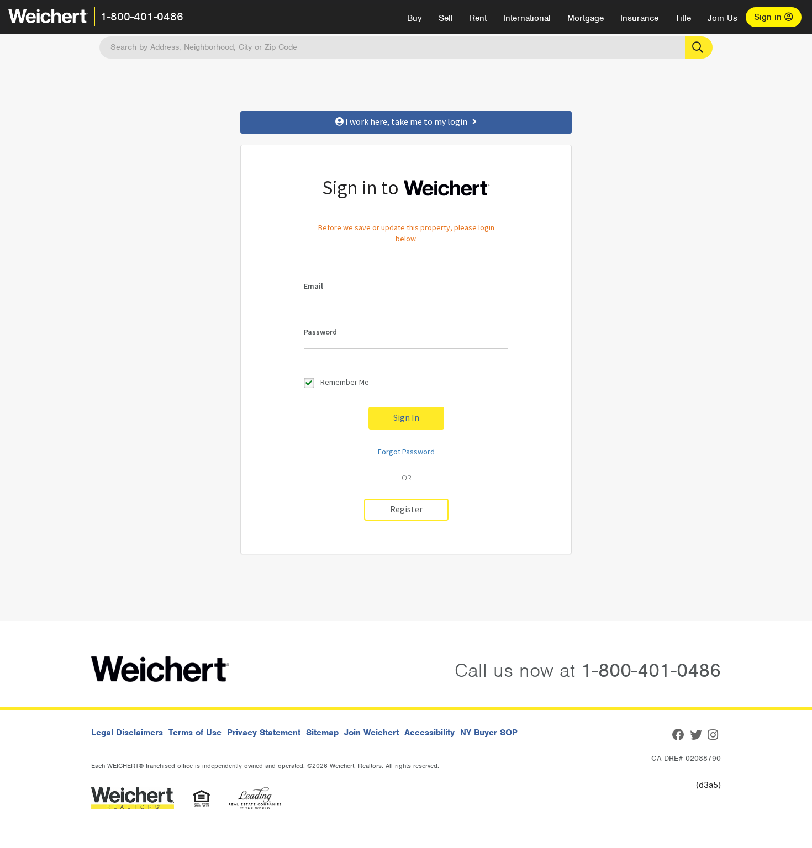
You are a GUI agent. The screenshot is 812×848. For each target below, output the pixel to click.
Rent (478, 18)
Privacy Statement (263, 732)
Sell (446, 18)
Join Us (722, 18)
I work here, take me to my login (408, 121)
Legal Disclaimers (127, 732)
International (527, 18)
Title (683, 18)
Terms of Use (195, 732)
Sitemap (322, 732)
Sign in (769, 17)
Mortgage (585, 18)
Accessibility (429, 732)
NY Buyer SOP (489, 732)
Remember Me (344, 382)
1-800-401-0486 (142, 16)
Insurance (639, 18)
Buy (414, 18)
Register (406, 509)
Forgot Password (406, 452)
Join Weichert (371, 732)
